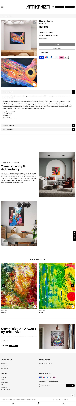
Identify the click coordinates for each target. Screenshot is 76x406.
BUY (70, 7)
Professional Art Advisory (45, 363)
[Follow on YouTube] (65, 399)
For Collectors (4, 368)
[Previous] (3, 285)
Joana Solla (4, 310)
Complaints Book (5, 390)
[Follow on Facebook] (54, 399)
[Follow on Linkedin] (59, 399)
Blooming (41, 312)
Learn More (4, 345)
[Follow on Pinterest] (62, 399)
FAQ (2, 384)
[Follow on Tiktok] (68, 399)
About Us (3, 377)
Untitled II (3, 312)
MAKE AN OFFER (57, 48)
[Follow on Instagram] (56, 399)
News (2, 379)
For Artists (3, 363)
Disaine (33, 399)
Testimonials (4, 382)
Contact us (4, 387)
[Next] (72, 285)
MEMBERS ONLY (59, 7)
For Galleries (4, 366)
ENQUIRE (13, 346)
